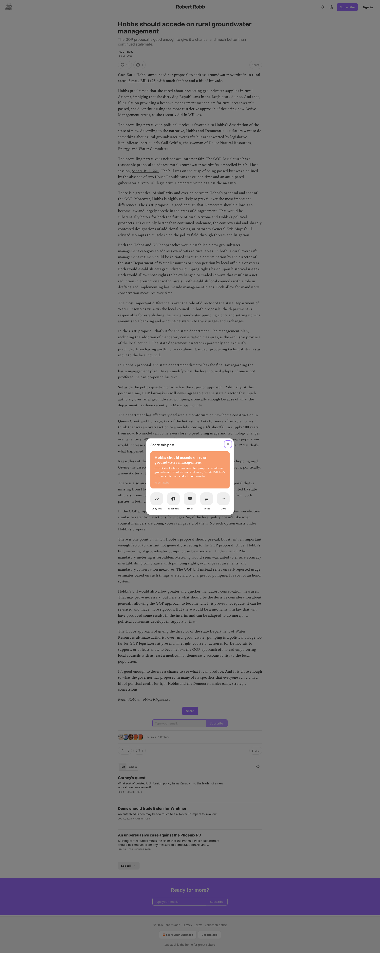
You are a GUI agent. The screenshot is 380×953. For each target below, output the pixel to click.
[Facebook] (173, 498)
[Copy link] (156, 498)
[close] (228, 444)
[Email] (190, 498)
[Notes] (206, 498)
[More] (223, 498)
